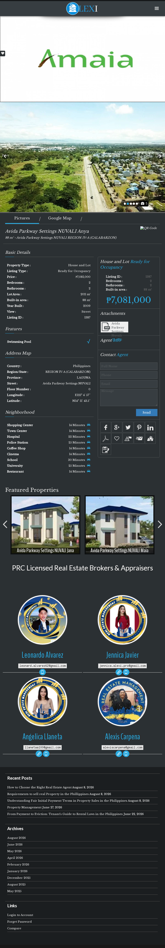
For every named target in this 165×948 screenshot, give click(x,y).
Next (160, 155)
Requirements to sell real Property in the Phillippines (48, 794)
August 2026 (16, 838)
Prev (5, 155)
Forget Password (19, 922)
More (45, 520)
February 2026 (18, 864)
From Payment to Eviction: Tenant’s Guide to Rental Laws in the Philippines (65, 814)
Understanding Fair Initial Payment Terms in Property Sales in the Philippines (67, 801)
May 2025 (14, 891)
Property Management (24, 807)
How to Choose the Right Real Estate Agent (39, 787)
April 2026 (15, 858)
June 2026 (15, 844)
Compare (14, 928)
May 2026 (14, 851)
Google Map (60, 218)
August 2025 (16, 884)
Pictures (22, 218)
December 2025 (19, 878)
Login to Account (20, 915)
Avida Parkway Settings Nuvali (118, 329)
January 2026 (17, 871)
